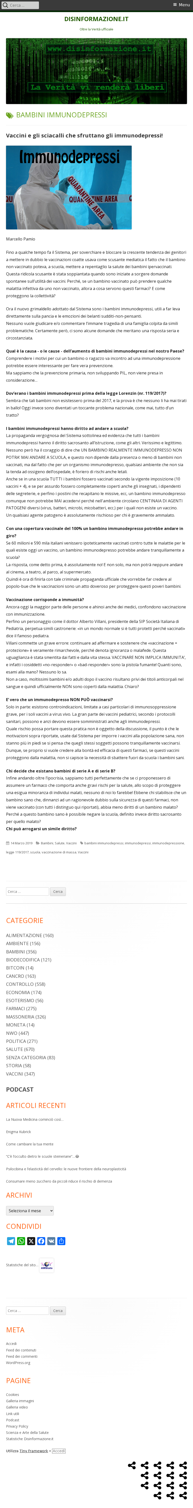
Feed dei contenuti (21, 1350)
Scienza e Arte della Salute (27, 1432)
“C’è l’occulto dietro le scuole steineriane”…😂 (42, 1156)
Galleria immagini (20, 1400)
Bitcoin (15, 968)
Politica (16, 1041)
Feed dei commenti (21, 1356)
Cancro (15, 976)
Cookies (12, 1394)
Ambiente (17, 943)
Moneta (15, 1025)
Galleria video (17, 1407)
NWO (11, 1033)
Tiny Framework (34, 1451)
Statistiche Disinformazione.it (30, 1438)
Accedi (11, 1343)
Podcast (12, 1420)
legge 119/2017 (17, 852)
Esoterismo (20, 1000)
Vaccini (71, 843)
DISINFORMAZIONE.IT (96, 19)
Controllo (20, 984)
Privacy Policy (17, 1426)
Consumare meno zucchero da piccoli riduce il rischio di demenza (59, 1181)
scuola (35, 852)
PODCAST (20, 1089)
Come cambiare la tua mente (30, 1144)
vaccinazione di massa (59, 852)
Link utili (12, 1413)
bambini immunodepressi (103, 843)
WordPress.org (18, 1362)
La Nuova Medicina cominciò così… (35, 1119)
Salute (60, 843)
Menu (184, 5)
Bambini (47, 843)
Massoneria (20, 1017)
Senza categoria (26, 1057)
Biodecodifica (23, 960)
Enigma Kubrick (18, 1131)
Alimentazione (24, 935)
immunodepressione (168, 843)
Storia (14, 1065)
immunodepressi (138, 843)
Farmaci (15, 1008)
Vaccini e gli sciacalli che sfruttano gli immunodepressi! (84, 135)
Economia (18, 992)
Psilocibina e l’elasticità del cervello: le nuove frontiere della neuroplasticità (66, 1168)
